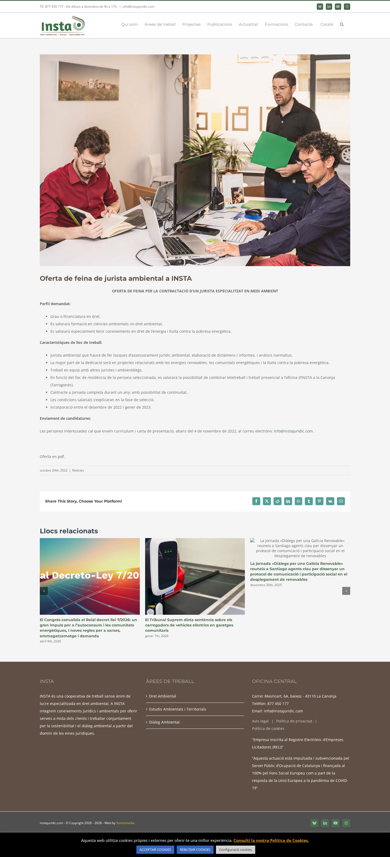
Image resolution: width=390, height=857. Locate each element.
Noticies (78, 470)
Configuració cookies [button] (235, 849)
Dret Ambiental (162, 696)
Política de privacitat (294, 721)
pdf (61, 456)
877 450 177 (278, 703)
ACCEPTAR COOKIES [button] (155, 849)
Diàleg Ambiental (164, 722)
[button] (342, 24)
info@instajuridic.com (138, 6)
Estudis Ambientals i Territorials (177, 709)
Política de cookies (268, 728)
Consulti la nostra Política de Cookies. (271, 840)
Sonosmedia (125, 823)
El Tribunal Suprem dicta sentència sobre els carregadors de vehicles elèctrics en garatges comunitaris (189, 625)
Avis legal (260, 721)
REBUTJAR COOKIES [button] (195, 849)
